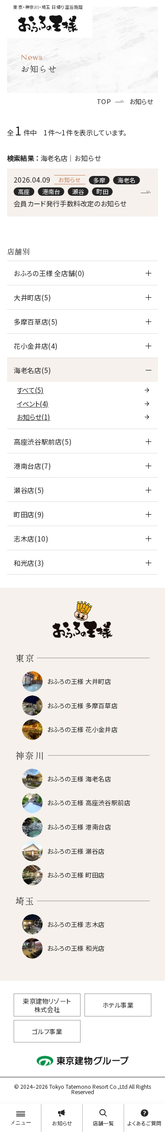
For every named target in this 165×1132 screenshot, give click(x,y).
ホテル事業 (118, 1004)
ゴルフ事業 (47, 1031)
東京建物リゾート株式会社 (47, 1005)
